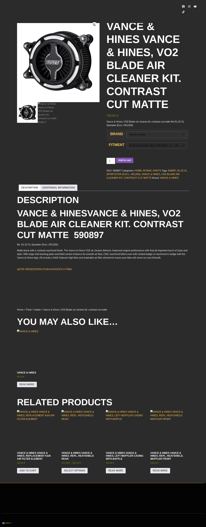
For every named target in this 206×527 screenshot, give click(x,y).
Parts (157, 170)
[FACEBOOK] (183, 6)
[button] (94, 25)
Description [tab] (29, 187)
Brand (116, 134)
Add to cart (124, 160)
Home (138, 170)
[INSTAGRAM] (189, 6)
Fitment (117, 145)
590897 (172, 170)
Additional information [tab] (58, 187)
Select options (74, 470)
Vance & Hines (150, 174)
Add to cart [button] (27, 470)
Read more (26, 384)
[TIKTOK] (183, 12)
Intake (147, 170)
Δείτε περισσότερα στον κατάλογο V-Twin (44, 269)
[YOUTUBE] (195, 6)
